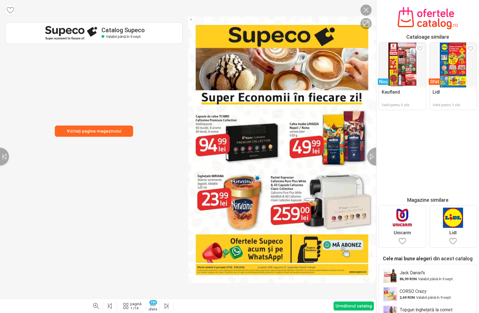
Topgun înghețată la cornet (426, 309)
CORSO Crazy (413, 291)
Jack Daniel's (412, 272)
